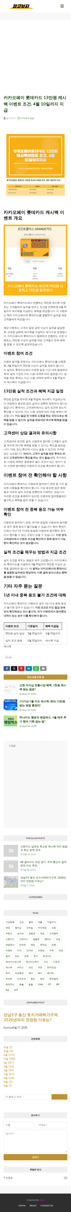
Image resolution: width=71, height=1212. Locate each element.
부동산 (9, 933)
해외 (42, 978)
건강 (21, 922)
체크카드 (47, 956)
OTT (16, 990)
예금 (33, 944)
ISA (7, 990)
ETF (49, 984)
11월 (9, 1055)
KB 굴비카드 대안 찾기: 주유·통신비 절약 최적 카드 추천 (43, 864)
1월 (9, 1063)
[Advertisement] (35, 57)
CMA (40, 984)
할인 (33, 978)
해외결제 (53, 978)
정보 (17, 956)
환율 (31, 984)
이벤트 (9, 950)
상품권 (32, 933)
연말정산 (10, 944)
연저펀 (22, 944)
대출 (40, 922)
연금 (58, 939)
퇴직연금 (51, 967)
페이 (40, 973)
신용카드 (10, 939)
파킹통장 (19, 973)
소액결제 (53, 933)
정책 (26, 956)
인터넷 (29, 950)
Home (22, 1205)
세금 (42, 933)
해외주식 (10, 984)
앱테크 (47, 939)
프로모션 (21, 978)
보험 (54, 927)
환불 (21, 984)
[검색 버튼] (60, 1097)
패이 (31, 973)
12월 (9, 1059)
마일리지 (51, 922)
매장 (8, 927)
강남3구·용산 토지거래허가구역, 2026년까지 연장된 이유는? (43, 879)
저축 (51, 950)
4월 (9, 1074)
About (33, 1205)
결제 (31, 922)
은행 (54, 944)
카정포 (56, 961)
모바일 (29, 927)
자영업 (41, 950)
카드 (46, 961)
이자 (19, 950)
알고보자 (11, 118)
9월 (8, 1086)
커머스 (20, 967)
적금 (61, 950)
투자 (8, 973)
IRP (57, 984)
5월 (9, 1078)
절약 (8, 956)
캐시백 (8, 657)
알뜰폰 (36, 939)
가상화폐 (10, 922)
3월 (9, 1070)
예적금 (43, 944)
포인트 (9, 978)
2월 (9, 1066)
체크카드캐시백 (13, 961)
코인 (31, 967)
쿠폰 (40, 967)
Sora (42, 1200)
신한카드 (23, 939)
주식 (35, 956)
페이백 (50, 973)
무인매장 (42, 927)
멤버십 (18, 927)
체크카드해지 (32, 961)
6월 (8, 1082)
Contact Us (47, 1205)
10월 (8, 1047)
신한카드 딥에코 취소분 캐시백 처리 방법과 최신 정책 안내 (43, 848)
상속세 (20, 933)
